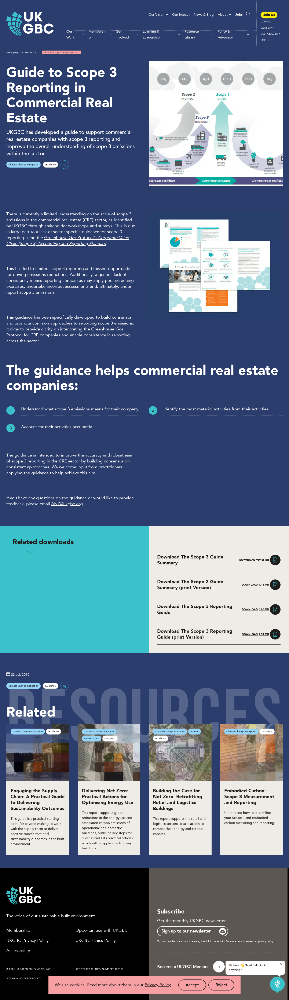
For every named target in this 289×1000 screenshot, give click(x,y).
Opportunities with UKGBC (102, 930)
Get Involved (122, 34)
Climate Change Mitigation (23, 164)
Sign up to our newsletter (186, 931)
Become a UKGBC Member (183, 967)
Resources (30, 52)
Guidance (50, 164)
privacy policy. (266, 941)
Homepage (12, 52)
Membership (97, 34)
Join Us (269, 14)
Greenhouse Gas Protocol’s (67, 240)
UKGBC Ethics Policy (96, 940)
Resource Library (191, 34)
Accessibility (18, 950)
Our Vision (157, 14)
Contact (267, 21)
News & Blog (204, 14)
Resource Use (91, 738)
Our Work (70, 34)
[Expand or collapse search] (248, 14)
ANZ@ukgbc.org (67, 504)
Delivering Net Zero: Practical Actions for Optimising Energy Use (107, 797)
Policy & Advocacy (225, 34)
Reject (225, 986)
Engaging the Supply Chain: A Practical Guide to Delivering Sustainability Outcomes (38, 800)
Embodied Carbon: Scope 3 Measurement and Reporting (249, 797)
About (223, 14)
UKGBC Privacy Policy (27, 940)
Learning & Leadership (151, 34)
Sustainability (270, 34)
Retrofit (194, 731)
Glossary (267, 27)
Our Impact (181, 14)
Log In (265, 40)
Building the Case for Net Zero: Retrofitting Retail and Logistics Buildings (177, 800)
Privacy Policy (158, 985)
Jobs (239, 14)
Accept (196, 986)
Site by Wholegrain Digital (24, 978)
